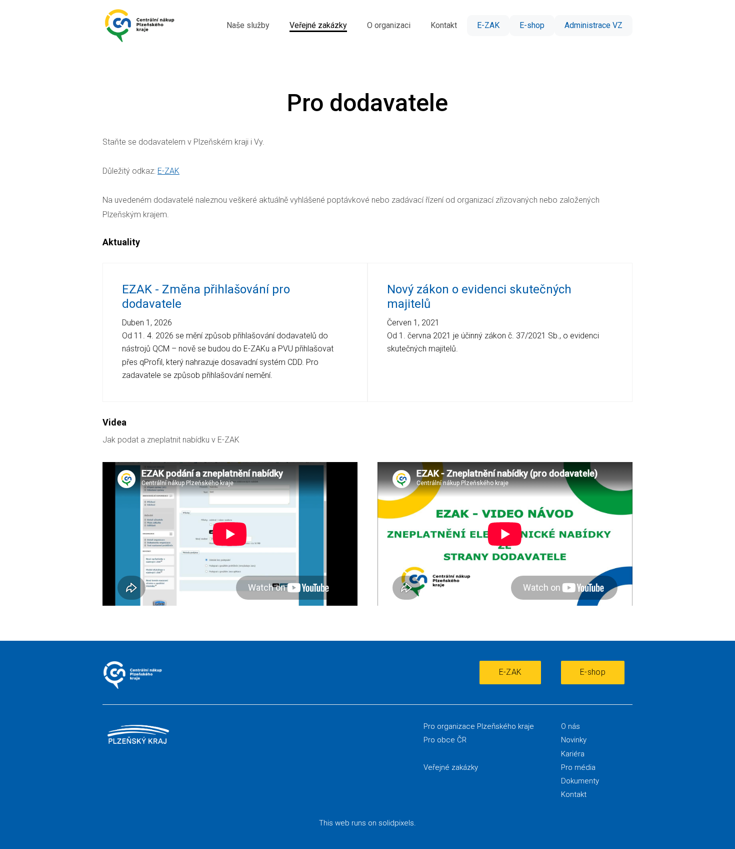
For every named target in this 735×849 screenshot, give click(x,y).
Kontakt (573, 794)
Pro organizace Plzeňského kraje (479, 726)
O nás (570, 726)
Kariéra (572, 753)
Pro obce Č (443, 739)
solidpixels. (397, 822)
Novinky (573, 739)
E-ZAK (169, 171)
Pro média (578, 767)
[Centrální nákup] (139, 25)
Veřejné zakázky (451, 767)
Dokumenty (580, 780)
